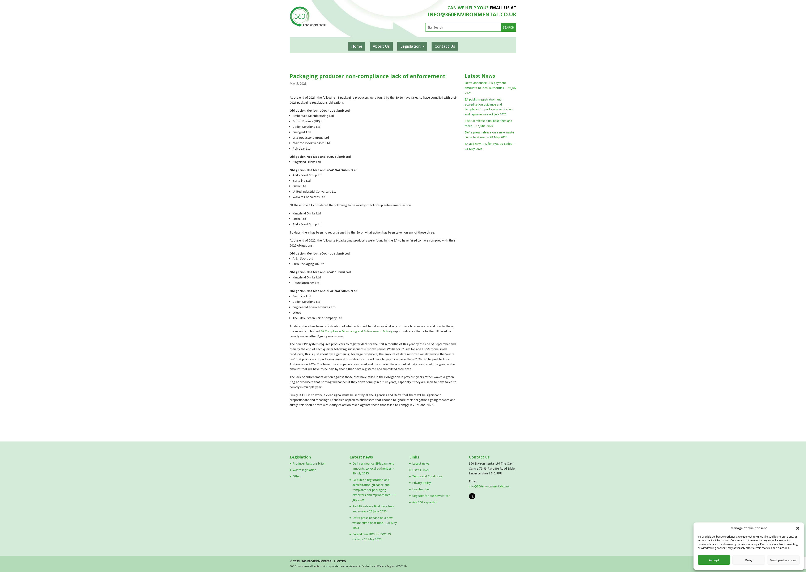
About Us (381, 46)
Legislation (410, 46)
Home (356, 46)
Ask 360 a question (425, 502)
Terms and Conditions (427, 476)
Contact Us (444, 46)
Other (297, 476)
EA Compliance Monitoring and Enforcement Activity (357, 331)
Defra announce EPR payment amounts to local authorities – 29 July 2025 (490, 88)
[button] (798, 528)
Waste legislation (304, 470)
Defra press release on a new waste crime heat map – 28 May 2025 (374, 523)
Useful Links (420, 470)
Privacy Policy (421, 483)
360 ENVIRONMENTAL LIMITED (323, 561)
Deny (748, 560)
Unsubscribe (420, 489)
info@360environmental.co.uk (489, 486)
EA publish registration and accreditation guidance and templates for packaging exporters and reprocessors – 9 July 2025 (373, 490)
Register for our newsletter (431, 496)
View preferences (783, 560)
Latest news (361, 457)
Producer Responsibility (308, 463)
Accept (714, 560)
